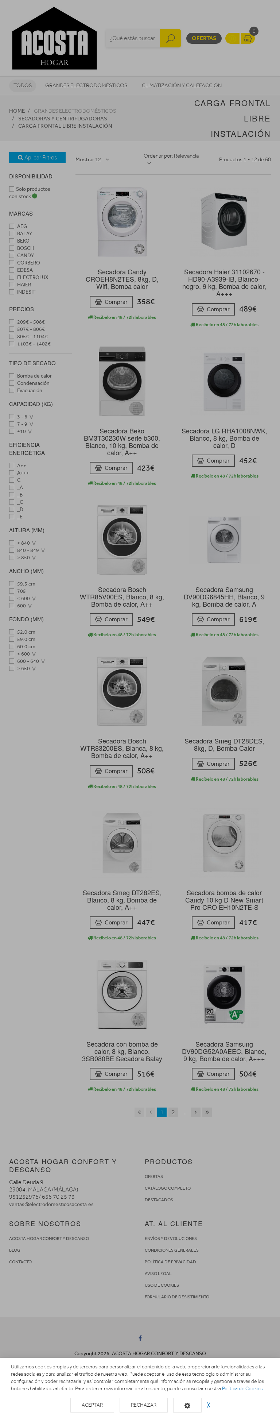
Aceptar (92, 1405)
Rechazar (143, 1405)
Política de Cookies (242, 1389)
